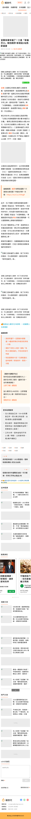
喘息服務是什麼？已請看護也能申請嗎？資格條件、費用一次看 (16, 360)
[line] (24, 800)
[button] (28, 2)
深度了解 (22, 591)
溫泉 (10, 448)
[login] (25, 2)
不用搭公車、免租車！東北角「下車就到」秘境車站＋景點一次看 (21, 712)
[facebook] (21, 800)
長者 (16, 448)
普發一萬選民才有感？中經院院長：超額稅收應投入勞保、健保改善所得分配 (21, 671)
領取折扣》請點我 (10, 400)
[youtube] (27, 800)
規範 (2, 780)
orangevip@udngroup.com (15, 804)
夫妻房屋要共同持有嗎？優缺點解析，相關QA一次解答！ (21, 536)
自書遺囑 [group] (18, 13)
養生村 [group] (4, 13)
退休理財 (5, 7)
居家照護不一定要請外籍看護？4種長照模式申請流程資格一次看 (17, 341)
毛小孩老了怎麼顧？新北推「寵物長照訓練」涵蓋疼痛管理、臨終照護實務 (21, 681)
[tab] (12, 597)
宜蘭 (4, 448)
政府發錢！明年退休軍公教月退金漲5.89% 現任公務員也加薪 (21, 650)
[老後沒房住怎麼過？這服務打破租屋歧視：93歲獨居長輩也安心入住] (6, 743)
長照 (16, 451)
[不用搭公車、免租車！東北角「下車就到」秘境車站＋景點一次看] (6, 712)
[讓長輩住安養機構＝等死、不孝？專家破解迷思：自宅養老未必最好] (6, 526)
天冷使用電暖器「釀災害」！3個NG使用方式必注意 (21, 494)
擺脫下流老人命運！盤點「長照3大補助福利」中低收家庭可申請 (17, 351)
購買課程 (20, 2)
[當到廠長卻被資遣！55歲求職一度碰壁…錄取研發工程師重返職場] (6, 640)
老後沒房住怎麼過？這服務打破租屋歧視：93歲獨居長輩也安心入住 (21, 743)
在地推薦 (22, 7)
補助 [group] (26, 13)
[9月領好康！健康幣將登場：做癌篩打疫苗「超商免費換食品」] (6, 609)
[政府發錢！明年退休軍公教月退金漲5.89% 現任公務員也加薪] (6, 650)
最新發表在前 (25, 787)
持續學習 (14, 7)
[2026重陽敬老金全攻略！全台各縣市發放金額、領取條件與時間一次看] (6, 619)
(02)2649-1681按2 (13, 806)
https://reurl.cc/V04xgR (16, 194)
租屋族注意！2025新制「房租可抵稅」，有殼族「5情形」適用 (21, 504)
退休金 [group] (11, 13)
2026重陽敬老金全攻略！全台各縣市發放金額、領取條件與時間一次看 (21, 619)
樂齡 (10, 451)
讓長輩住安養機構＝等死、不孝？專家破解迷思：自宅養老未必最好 (21, 526)
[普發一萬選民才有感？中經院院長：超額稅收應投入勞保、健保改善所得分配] (6, 671)
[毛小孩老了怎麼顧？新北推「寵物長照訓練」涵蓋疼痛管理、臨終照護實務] (6, 682)
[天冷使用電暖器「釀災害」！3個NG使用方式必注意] (6, 495)
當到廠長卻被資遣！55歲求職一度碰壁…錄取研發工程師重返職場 (21, 640)
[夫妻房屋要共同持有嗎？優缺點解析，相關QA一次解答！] (6, 536)
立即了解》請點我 (10, 385)
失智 (4, 451)
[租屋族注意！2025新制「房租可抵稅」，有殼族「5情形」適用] (6, 505)
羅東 (22, 448)
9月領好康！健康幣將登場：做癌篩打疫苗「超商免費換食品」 (21, 609)
